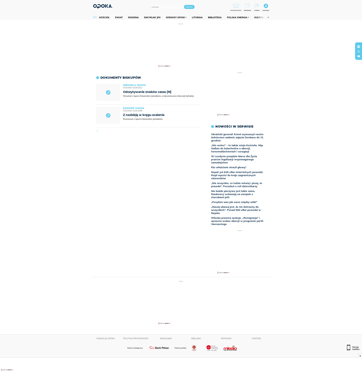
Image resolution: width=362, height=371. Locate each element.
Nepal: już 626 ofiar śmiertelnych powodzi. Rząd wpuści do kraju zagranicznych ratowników (237, 175)
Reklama (196, 338)
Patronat (226, 338)
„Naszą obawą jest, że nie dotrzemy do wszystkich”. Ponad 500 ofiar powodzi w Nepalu (236, 210)
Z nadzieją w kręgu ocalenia (143, 115)
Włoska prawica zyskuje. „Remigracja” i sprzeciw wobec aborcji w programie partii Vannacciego (237, 221)
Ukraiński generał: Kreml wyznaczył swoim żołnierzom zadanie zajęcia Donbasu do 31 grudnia (237, 137)
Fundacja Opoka (105, 338)
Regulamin (166, 338)
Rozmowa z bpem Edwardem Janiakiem (143, 119)
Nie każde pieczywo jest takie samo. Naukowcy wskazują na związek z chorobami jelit (233, 194)
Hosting (256, 338)
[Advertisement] (181, 45)
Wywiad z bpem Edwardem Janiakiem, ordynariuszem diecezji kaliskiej (158, 96)
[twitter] (358, 51)
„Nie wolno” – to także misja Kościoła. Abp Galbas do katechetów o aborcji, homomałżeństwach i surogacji (237, 148)
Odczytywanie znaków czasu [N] (147, 92)
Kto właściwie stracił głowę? (228, 167)
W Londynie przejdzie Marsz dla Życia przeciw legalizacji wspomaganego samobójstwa (234, 159)
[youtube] (358, 56)
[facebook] (358, 46)
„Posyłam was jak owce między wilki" (234, 202)
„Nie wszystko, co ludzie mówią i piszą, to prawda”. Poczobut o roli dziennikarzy (236, 184)
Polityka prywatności (135, 338)
